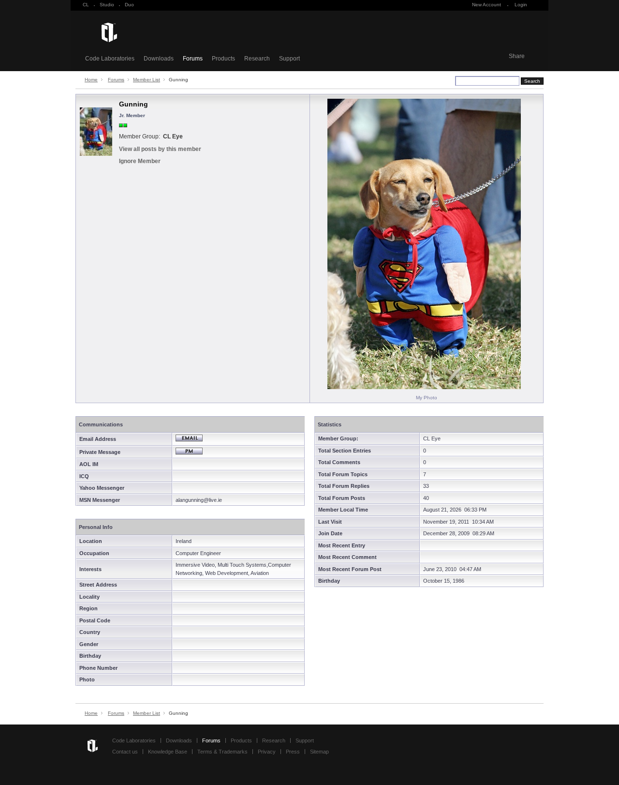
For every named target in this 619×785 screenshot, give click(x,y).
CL (86, 4)
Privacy (267, 751)
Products (223, 58)
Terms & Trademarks (222, 751)
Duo (129, 4)
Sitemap (319, 751)
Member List (146, 79)
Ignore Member (140, 161)
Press (293, 751)
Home (91, 79)
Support (289, 58)
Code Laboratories (109, 58)
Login (521, 4)
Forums (193, 58)
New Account (486, 4)
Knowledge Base (167, 751)
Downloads (159, 58)
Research (257, 58)
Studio (107, 4)
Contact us (125, 751)
